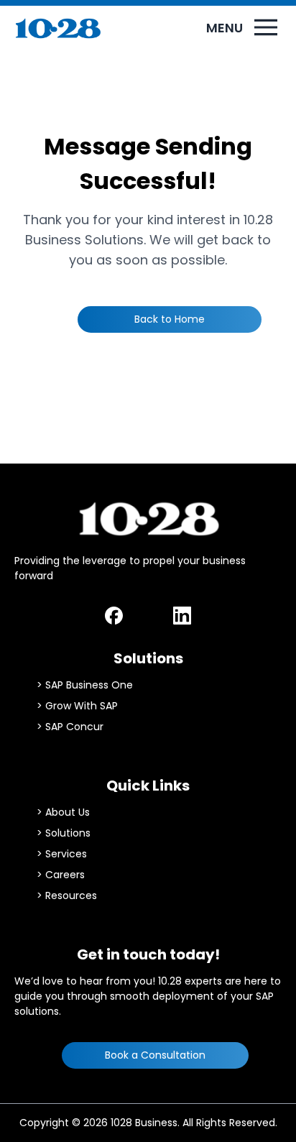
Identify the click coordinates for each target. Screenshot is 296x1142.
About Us (67, 812)
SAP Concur (74, 726)
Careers (65, 874)
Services (66, 854)
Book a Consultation (155, 1055)
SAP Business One (89, 685)
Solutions (68, 833)
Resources (71, 895)
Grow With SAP (81, 706)
